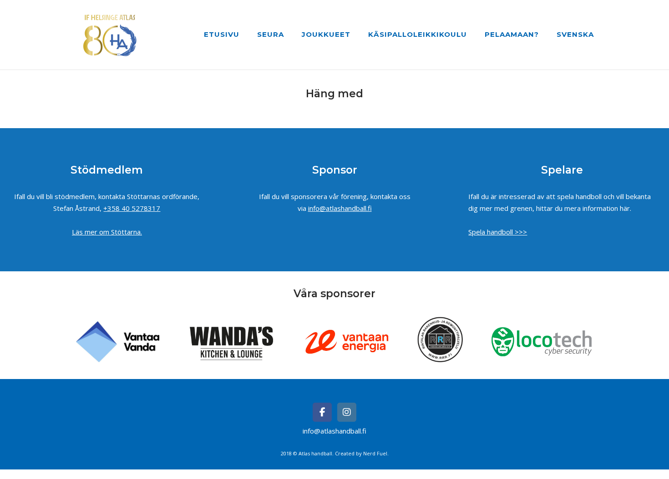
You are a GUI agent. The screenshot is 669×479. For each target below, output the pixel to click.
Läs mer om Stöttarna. (107, 231)
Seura (270, 34)
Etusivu (221, 34)
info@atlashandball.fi (340, 208)
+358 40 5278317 (131, 208)
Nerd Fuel (375, 453)
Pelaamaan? (512, 34)
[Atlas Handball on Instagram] (346, 412)
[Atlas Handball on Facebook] (322, 412)
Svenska (575, 34)
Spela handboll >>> (497, 231)
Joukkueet (326, 34)
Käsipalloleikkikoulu (417, 34)
